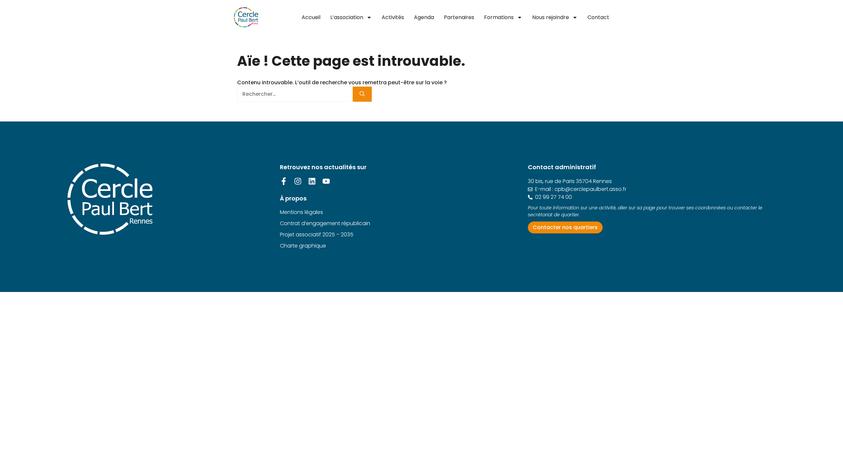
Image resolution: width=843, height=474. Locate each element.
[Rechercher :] (295, 94)
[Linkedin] (312, 181)
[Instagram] (298, 181)
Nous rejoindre (550, 17)
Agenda (424, 17)
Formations (499, 17)
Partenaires (459, 17)
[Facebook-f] (283, 181)
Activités (393, 17)
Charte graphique (303, 246)
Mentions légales (301, 212)
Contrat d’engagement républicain (325, 223)
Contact (598, 17)
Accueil (311, 17)
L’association (346, 17)
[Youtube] (326, 181)
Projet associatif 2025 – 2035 (316, 234)
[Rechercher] (362, 94)
